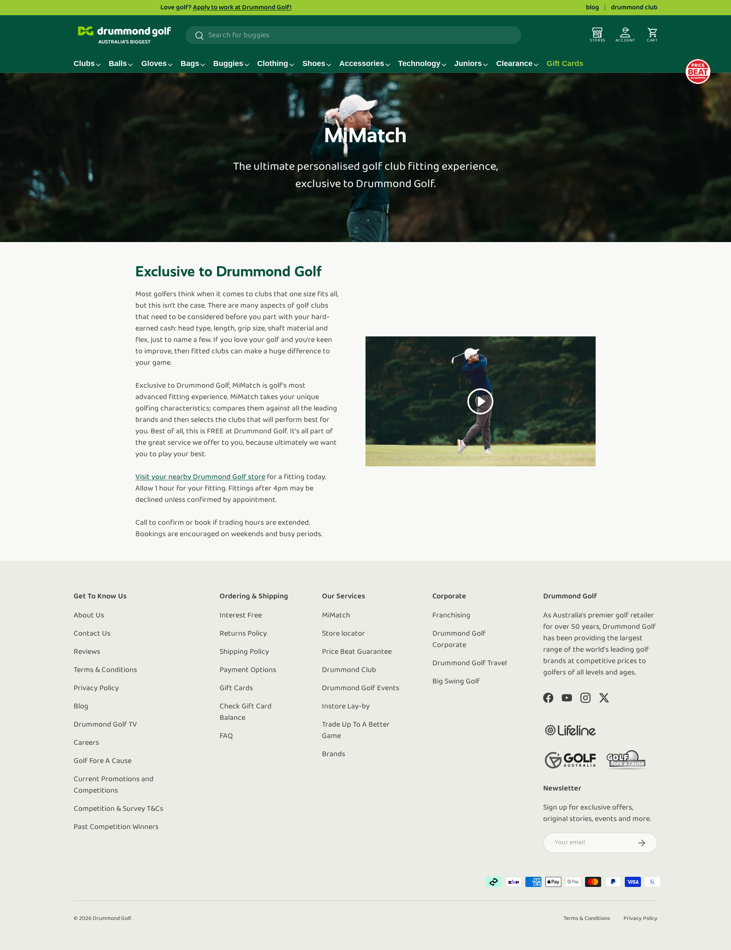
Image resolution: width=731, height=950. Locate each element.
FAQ (226, 736)
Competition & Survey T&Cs (118, 809)
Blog (81, 706)
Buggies (228, 63)
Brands (333, 754)
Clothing (272, 63)
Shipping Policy (244, 652)
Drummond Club (349, 670)
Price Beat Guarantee (357, 652)
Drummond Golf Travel (469, 663)
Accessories (361, 63)
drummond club (634, 7)
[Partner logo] (570, 730)
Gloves (154, 63)
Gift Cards (565, 63)
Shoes (313, 63)
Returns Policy (243, 634)
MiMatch (336, 616)
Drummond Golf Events (360, 688)
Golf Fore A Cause (103, 761)
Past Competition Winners (116, 827)
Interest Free (241, 616)
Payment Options (248, 670)
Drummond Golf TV (105, 725)
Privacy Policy (96, 688)
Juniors (468, 63)
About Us (89, 616)
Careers (86, 743)
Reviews (87, 652)
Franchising (451, 616)
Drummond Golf (112, 918)
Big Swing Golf (456, 682)
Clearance (514, 63)
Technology (419, 63)
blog (592, 7)
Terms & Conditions (105, 670)
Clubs (84, 63)
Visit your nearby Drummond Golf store (200, 477)
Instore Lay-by (346, 706)
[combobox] (353, 35)
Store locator (343, 634)
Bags (190, 63)
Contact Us (92, 634)
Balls (118, 63)
